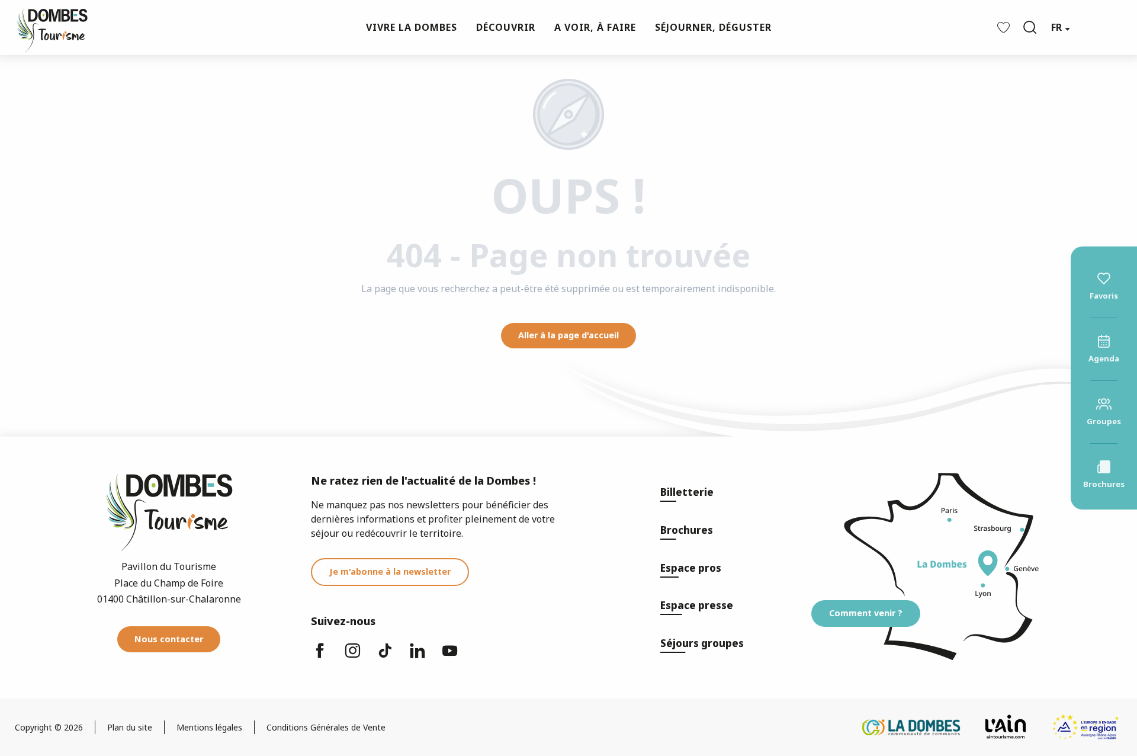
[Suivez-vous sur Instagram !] (352, 655)
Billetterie (687, 492)
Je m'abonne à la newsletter (390, 571)
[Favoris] (1004, 27)
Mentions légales (209, 727)
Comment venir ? (865, 613)
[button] (1029, 27)
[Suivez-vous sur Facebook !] (320, 655)
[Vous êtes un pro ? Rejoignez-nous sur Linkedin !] (417, 655)
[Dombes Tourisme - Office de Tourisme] (46, 27)
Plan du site (129, 727)
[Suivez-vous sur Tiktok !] (385, 655)
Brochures (686, 530)
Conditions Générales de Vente (326, 727)
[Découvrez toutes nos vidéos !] (450, 655)
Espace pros (690, 568)
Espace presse (696, 605)
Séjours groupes (702, 643)
